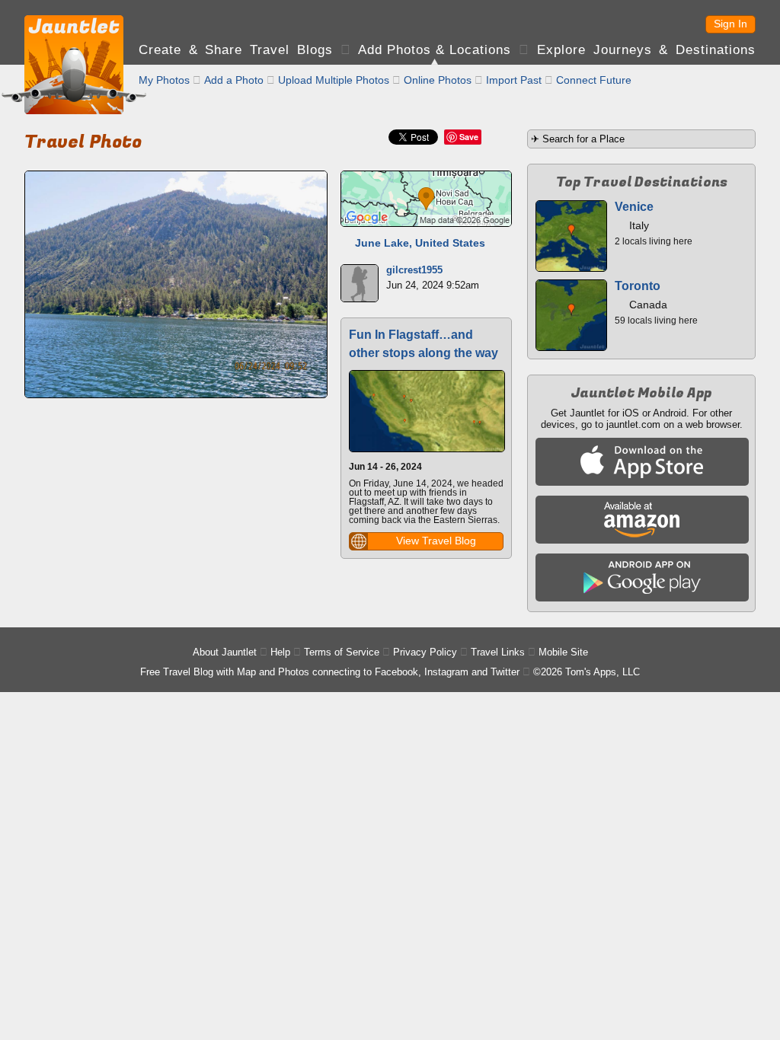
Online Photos (438, 80)
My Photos (164, 80)
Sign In (730, 24)
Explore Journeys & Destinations (646, 50)
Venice (634, 206)
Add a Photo (234, 80)
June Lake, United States (420, 243)
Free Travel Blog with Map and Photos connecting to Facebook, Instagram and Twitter (329, 672)
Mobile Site (563, 652)
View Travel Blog (436, 540)
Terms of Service (341, 652)
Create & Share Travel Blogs (236, 50)
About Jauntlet (225, 652)
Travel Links (498, 652)
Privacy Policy (425, 652)
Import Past (514, 80)
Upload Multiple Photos (333, 80)
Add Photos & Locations (434, 50)
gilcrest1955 (414, 270)
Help (280, 652)
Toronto (637, 285)
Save (468, 136)
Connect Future (593, 80)
